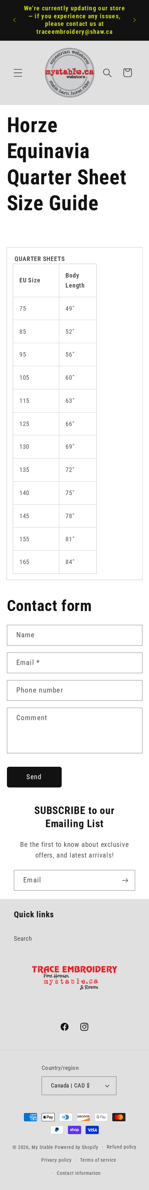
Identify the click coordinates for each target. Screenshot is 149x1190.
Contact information (79, 1173)
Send (34, 777)
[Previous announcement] (14, 20)
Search (23, 938)
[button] (18, 73)
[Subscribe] (125, 880)
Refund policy (122, 1147)
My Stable (42, 1147)
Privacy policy (56, 1160)
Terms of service (98, 1160)
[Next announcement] (134, 20)
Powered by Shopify (76, 1147)
